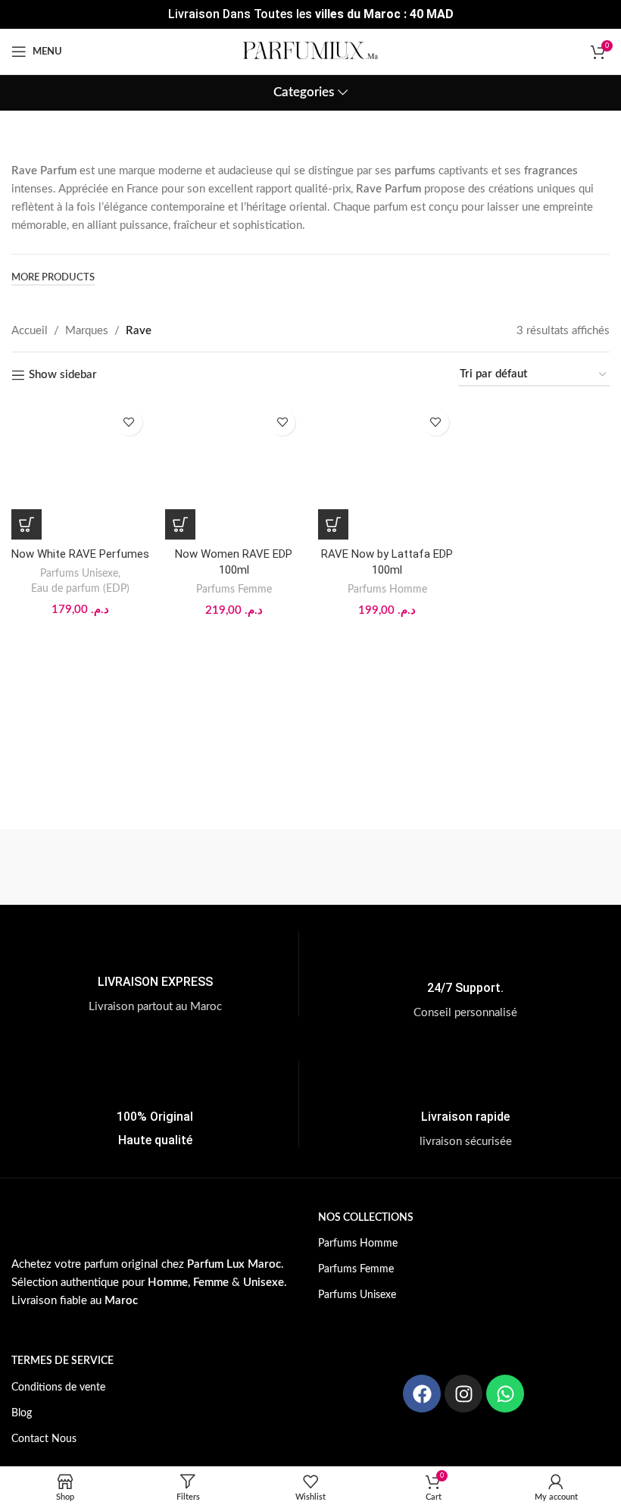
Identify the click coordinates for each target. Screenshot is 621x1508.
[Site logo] (311, 51)
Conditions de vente (58, 1387)
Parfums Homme (387, 589)
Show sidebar (63, 374)
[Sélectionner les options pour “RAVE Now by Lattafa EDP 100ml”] (333, 524)
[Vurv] (235, 867)
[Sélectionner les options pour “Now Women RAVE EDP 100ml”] (180, 524)
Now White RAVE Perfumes (80, 554)
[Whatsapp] (505, 1394)
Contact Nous (43, 1439)
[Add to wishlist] (129, 422)
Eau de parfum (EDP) (80, 588)
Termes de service (62, 1361)
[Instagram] (463, 1394)
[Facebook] (422, 1394)
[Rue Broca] (385, 867)
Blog (21, 1413)
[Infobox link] (154, 973)
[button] (26, 524)
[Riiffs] (534, 867)
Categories (303, 92)
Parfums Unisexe (79, 573)
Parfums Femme (234, 589)
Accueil (29, 330)
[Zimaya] (86, 867)
